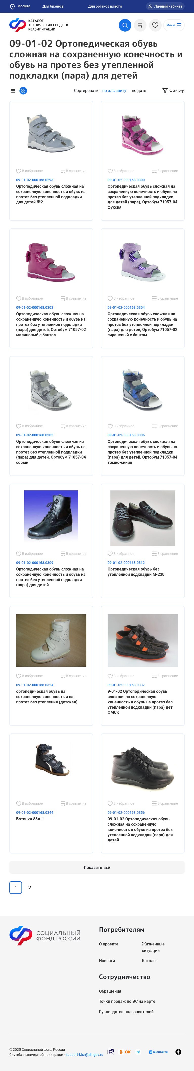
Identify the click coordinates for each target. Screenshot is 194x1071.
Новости (107, 960)
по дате (139, 90)
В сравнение (75, 171)
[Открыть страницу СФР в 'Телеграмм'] (138, 1051)
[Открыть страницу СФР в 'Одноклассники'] (124, 1051)
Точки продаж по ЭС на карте (127, 1001)
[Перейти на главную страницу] (38, 25)
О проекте (108, 944)
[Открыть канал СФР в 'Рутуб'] (110, 1051)
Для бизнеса (53, 6)
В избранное (32, 171)
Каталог (149, 960)
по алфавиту (114, 90)
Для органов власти (105, 6)
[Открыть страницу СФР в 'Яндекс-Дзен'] (178, 1052)
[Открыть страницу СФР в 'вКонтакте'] (158, 1052)
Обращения (110, 991)
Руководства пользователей (126, 1011)
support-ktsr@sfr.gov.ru (84, 1055)
